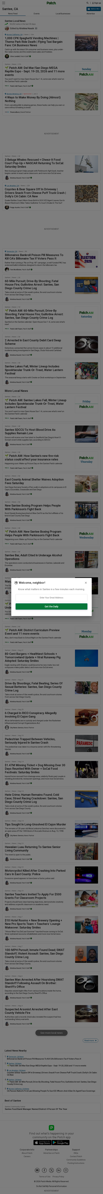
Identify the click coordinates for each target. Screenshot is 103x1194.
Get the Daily (51, 606)
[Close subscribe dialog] (86, 582)
